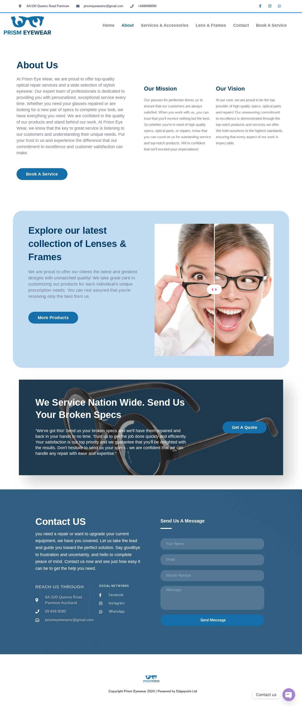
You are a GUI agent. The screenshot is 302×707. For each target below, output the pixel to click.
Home (108, 25)
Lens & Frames (211, 25)
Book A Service (271, 25)
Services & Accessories (165, 25)
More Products (53, 317)
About (128, 25)
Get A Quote (244, 427)
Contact (241, 25)
